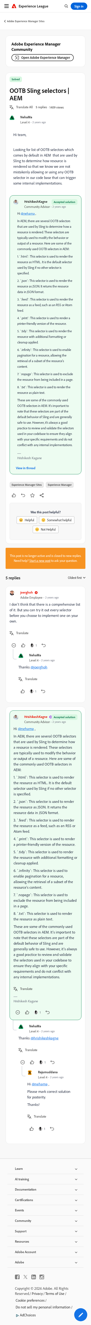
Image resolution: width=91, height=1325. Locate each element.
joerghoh (26, 592)
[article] (45, 619)
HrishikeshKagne (35, 201)
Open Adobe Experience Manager (45, 57)
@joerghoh (39, 667)
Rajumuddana (48, 1072)
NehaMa (26, 117)
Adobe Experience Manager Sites (26, 21)
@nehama (28, 213)
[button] (24, 107)
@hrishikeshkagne (45, 1038)
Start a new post (39, 561)
